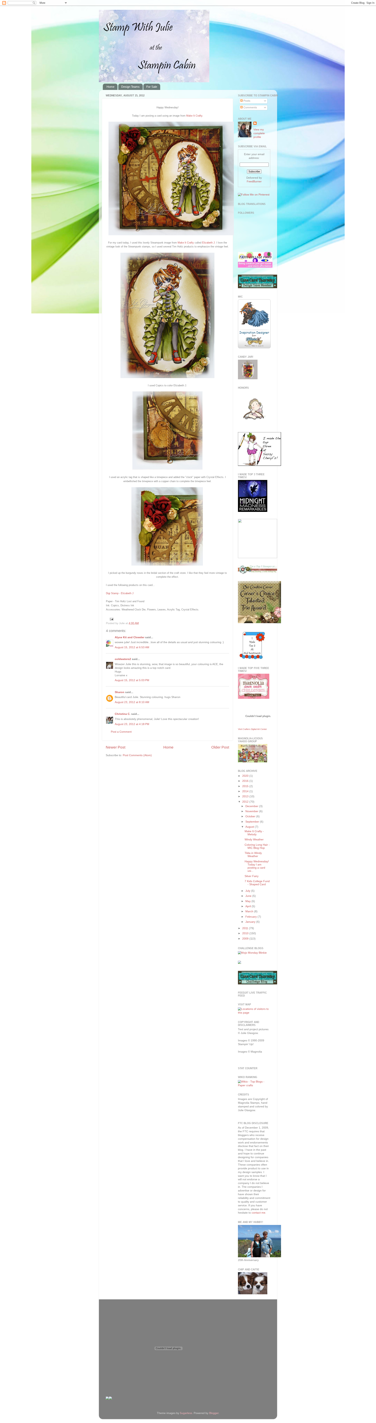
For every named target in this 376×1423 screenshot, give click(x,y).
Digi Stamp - (113, 593)
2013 (245, 796)
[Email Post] (111, 618)
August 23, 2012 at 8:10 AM (132, 702)
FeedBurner (254, 181)
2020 (245, 775)
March (249, 911)
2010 (245, 933)
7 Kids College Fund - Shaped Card (257, 883)
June (248, 895)
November (252, 811)
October (250, 816)
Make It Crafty (194, 115)
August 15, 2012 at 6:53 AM (132, 647)
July (248, 890)
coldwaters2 (123, 659)
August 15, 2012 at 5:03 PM (132, 680)
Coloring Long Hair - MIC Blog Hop (257, 846)
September (252, 821)
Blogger (214, 1413)
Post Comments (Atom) (137, 755)
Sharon (119, 692)
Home (110, 86)
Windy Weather (254, 839)
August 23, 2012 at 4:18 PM (132, 724)
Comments (250, 107)
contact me (258, 1212)
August (250, 826)
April (248, 906)
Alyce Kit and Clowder (129, 637)
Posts (246, 100)
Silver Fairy (251, 876)
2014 (245, 791)
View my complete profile (259, 133)
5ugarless (186, 1413)
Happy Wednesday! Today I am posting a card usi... (257, 866)
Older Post (220, 747)
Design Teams (130, 86)
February (251, 916)
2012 (245, 801)
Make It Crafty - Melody (254, 833)
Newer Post (115, 747)
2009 (245, 938)
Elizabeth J (208, 242)
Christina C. (122, 713)
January (250, 921)
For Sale (151, 86)
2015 (245, 786)
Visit (252, 729)
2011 (245, 928)
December (252, 806)
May (248, 901)
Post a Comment (121, 731)
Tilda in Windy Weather (253, 855)
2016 (245, 780)
